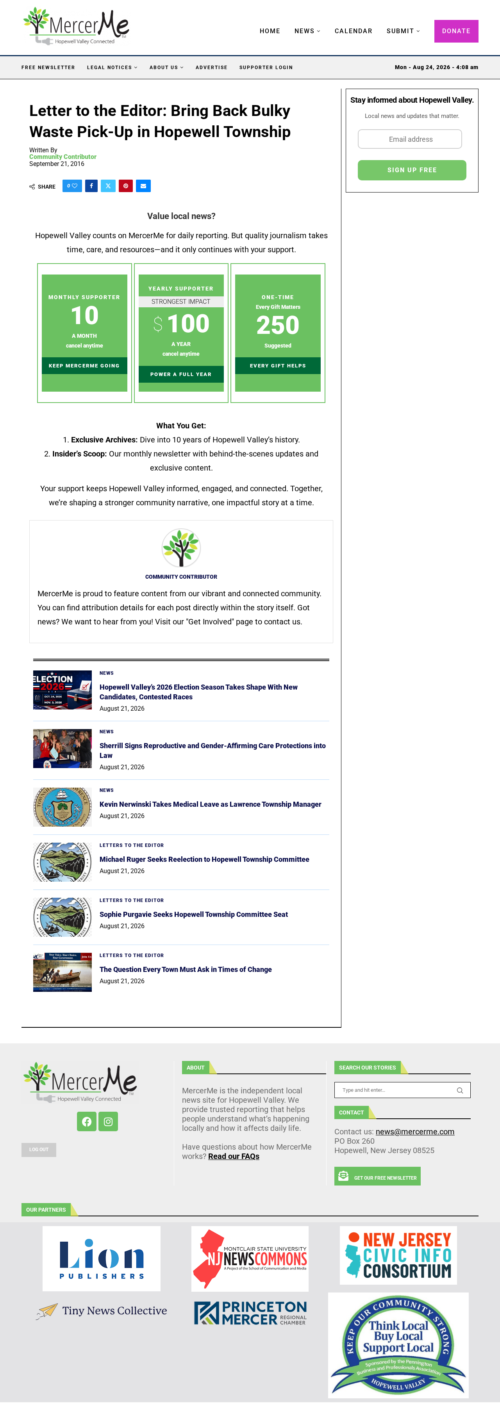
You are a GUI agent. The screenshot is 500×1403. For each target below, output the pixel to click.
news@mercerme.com (415, 1131)
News (305, 31)
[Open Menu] (251, 23)
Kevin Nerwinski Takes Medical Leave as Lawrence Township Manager (210, 804)
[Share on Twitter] (108, 186)
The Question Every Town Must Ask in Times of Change (186, 969)
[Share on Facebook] (91, 186)
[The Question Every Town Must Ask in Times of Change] (62, 972)
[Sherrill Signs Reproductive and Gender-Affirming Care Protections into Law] (62, 748)
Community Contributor (62, 157)
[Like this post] (74, 186)
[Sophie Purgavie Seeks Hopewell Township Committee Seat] (62, 917)
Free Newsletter (48, 67)
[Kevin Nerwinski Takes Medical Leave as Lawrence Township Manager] (62, 807)
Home (270, 31)
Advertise (212, 67)
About (196, 1067)
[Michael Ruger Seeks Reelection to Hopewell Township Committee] (62, 862)
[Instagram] (108, 1121)
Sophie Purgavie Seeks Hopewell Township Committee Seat (194, 914)
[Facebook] (86, 1121)
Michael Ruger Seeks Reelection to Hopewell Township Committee (204, 859)
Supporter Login (266, 67)
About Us (164, 67)
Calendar (354, 31)
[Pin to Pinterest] (126, 186)
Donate (456, 31)
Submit (400, 31)
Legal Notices (109, 67)
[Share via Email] (143, 186)
